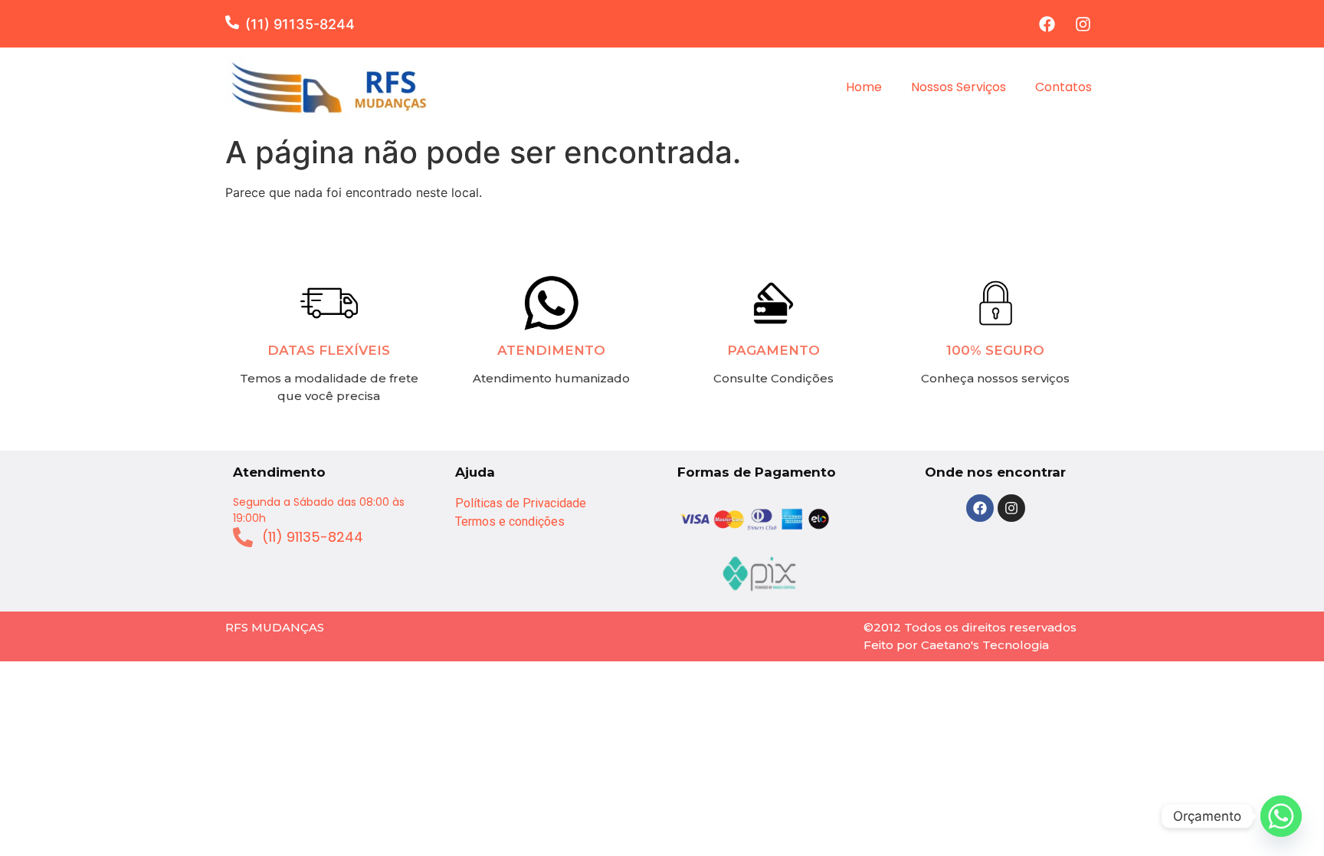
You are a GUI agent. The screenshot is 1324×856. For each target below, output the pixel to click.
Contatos (1063, 87)
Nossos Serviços (958, 87)
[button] (235, 22)
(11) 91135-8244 (300, 24)
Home (864, 87)
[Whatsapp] (1281, 816)
